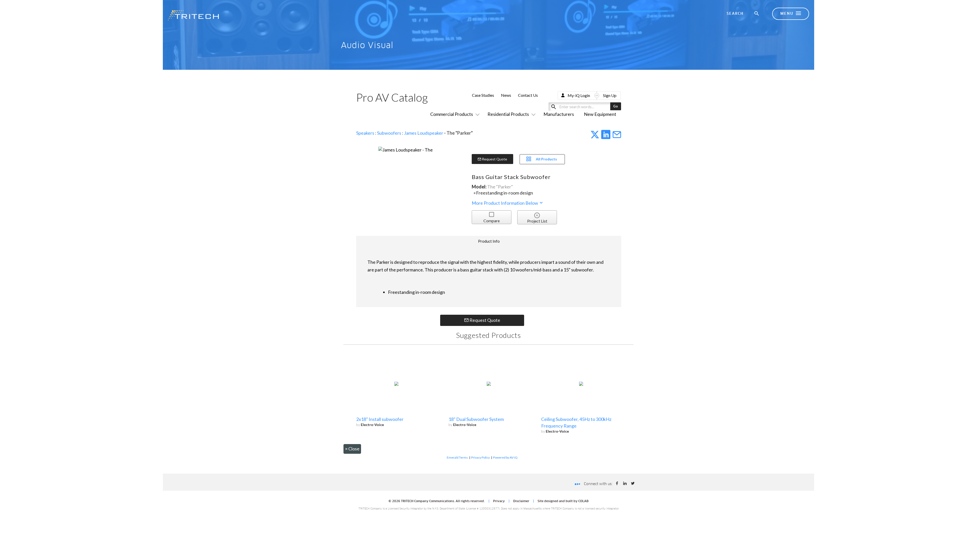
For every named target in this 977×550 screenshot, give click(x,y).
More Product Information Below (505, 203)
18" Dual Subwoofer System (476, 419)
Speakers (365, 133)
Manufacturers (558, 114)
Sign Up (609, 95)
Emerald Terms (457, 457)
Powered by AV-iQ (505, 457)
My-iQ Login (579, 95)
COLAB (583, 501)
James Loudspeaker (423, 133)
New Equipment (600, 114)
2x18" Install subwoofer (380, 419)
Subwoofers (389, 133)
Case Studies (483, 95)
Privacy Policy (480, 457)
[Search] (757, 14)
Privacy (499, 501)
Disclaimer (521, 501)
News (506, 95)
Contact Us (528, 95)
